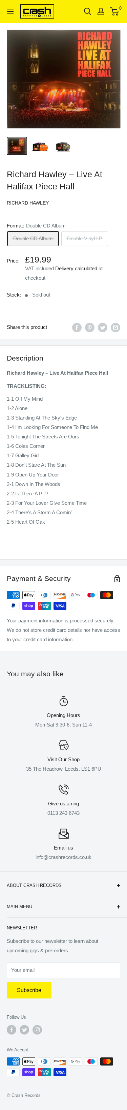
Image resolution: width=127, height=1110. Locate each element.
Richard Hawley (28, 203)
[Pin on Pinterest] (89, 327)
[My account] (101, 11)
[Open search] (87, 11)
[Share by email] (115, 327)
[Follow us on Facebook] (11, 1030)
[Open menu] (10, 11)
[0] (114, 11)
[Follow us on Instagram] (37, 1030)
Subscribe (29, 990)
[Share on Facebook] (77, 327)
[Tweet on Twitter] (102, 327)
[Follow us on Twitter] (24, 1030)
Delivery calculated (76, 268)
